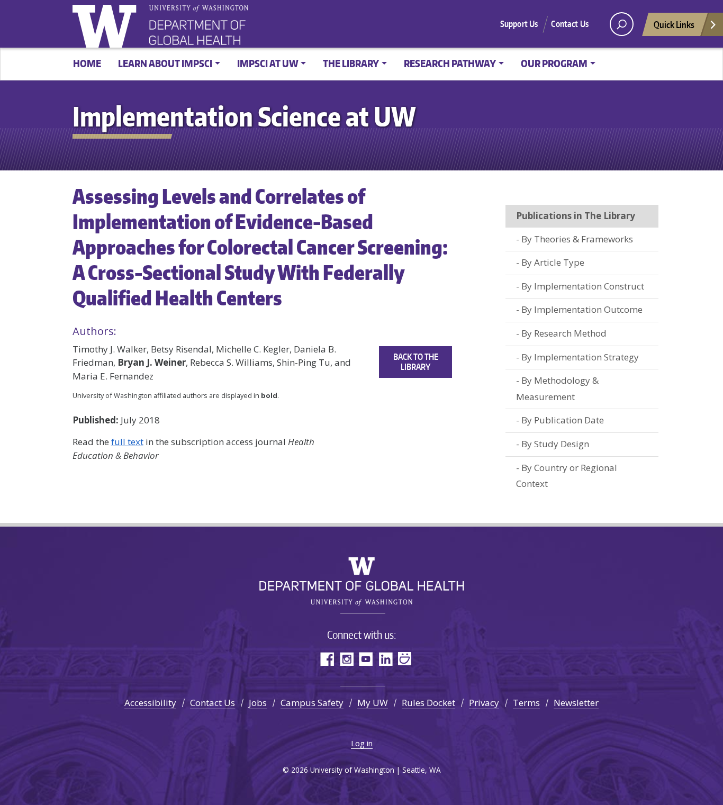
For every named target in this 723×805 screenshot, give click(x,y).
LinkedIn (385, 659)
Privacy (484, 703)
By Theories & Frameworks (577, 239)
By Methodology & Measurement (557, 388)
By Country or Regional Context (566, 476)
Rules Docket (428, 703)
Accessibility (150, 703)
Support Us (519, 24)
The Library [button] (351, 63)
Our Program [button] (554, 63)
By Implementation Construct (582, 286)
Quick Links (674, 24)
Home (87, 63)
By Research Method (564, 333)
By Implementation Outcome (582, 309)
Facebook (327, 659)
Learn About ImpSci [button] (165, 63)
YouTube (366, 659)
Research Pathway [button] (450, 63)
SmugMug (405, 659)
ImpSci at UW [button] (268, 63)
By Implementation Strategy (580, 357)
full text (127, 442)
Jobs (258, 703)
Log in (362, 743)
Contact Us (570, 24)
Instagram (346, 659)
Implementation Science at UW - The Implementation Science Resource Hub (234, 25)
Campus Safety (312, 703)
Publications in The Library (575, 216)
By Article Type (552, 262)
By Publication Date (562, 420)
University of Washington (107, 24)
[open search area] (622, 24)
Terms (526, 703)
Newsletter (576, 703)
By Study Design (555, 444)
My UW (372, 703)
